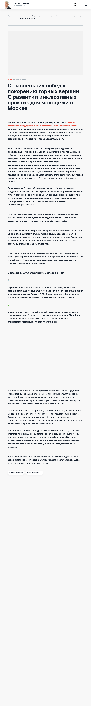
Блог (15, 16)
